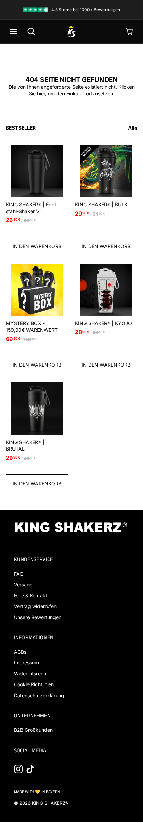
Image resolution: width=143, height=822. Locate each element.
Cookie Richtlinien (34, 684)
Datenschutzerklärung (39, 695)
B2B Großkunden (33, 730)
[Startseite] (71, 31)
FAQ (19, 574)
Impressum (26, 662)
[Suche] (31, 31)
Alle (132, 128)
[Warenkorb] (129, 31)
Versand (23, 584)
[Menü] (13, 31)
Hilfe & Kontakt (30, 595)
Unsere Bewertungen (37, 617)
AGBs (20, 652)
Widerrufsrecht (31, 674)
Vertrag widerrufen (35, 606)
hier (41, 93)
